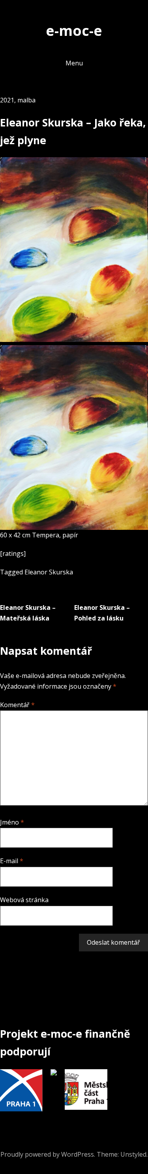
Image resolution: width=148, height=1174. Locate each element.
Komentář (17, 704)
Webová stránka (24, 899)
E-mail (11, 860)
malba (26, 100)
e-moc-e (74, 30)
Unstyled (133, 1154)
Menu (74, 63)
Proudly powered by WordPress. (47, 1154)
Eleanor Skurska (48, 572)
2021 (7, 100)
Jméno (12, 822)
